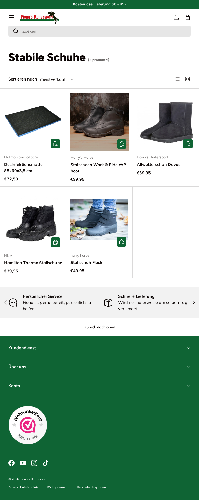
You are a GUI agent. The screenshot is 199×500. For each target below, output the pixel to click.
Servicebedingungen (91, 487)
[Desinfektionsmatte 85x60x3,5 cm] (33, 121)
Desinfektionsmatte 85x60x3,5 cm (23, 167)
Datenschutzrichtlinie (23, 487)
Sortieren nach (22, 79)
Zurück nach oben (99, 327)
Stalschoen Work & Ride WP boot (98, 167)
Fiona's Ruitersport (33, 479)
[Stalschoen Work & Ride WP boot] (99, 122)
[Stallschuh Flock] (99, 220)
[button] (187, 17)
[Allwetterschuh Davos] (166, 121)
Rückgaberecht (57, 487)
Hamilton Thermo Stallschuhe (33, 262)
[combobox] (99, 31)
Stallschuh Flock (86, 262)
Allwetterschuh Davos (158, 164)
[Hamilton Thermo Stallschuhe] (33, 220)
